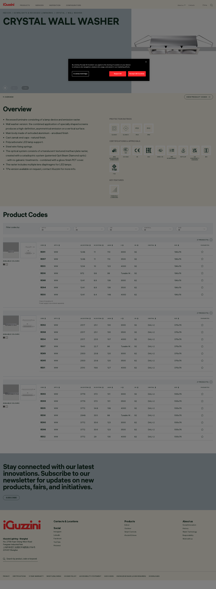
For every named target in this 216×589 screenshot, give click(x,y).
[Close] (146, 62)
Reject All (118, 74)
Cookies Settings (80, 74)
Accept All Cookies (136, 74)
